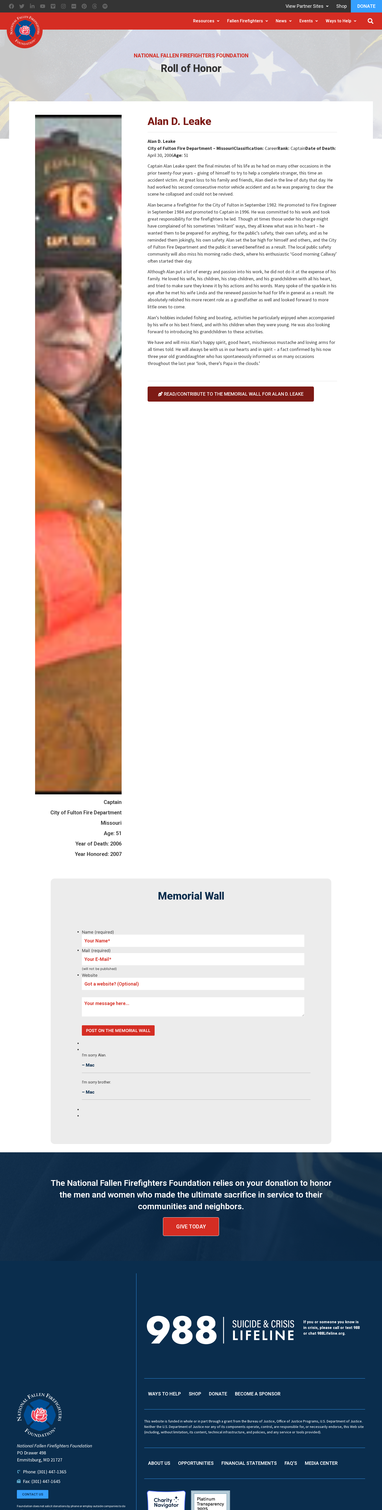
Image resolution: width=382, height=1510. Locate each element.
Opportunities (196, 1463)
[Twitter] (22, 6)
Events (306, 20)
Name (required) (98, 932)
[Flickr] (74, 6)
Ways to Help (338, 20)
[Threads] (94, 6)
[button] (370, 21)
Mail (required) (96, 950)
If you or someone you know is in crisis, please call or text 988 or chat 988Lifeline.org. (331, 1327)
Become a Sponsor (257, 1393)
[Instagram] (63, 6)
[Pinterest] (84, 6)
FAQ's (291, 1463)
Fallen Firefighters (245, 20)
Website (89, 975)
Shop (341, 6)
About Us (159, 1463)
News (281, 20)
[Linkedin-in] (32, 6)
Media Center (321, 1463)
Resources (203, 20)
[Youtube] (42, 6)
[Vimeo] (53, 6)
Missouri (111, 823)
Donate (366, 6)
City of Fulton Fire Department (86, 812)
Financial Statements (249, 1463)
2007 (116, 854)
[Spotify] (105, 6)
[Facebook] (11, 6)
